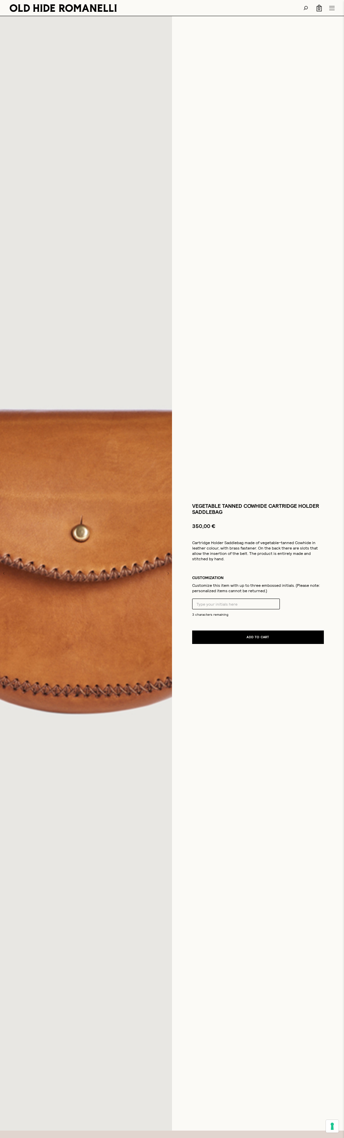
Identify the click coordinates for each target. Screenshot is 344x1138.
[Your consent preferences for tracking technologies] (332, 1126)
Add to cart (258, 637)
